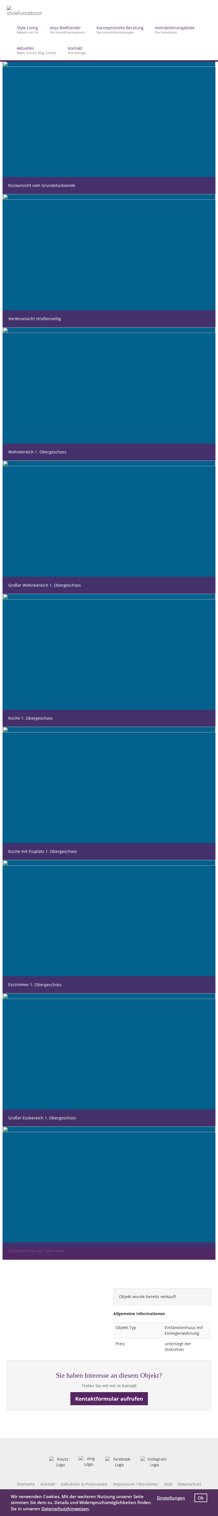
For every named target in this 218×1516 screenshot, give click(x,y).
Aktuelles (36, 50)
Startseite (26, 1484)
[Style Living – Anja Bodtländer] (25, 9)
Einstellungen (171, 1498)
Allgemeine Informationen (139, 1313)
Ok (201, 1498)
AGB (168, 1484)
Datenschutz (190, 1484)
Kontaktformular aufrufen (109, 1398)
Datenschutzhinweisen (65, 1508)
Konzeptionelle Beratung (120, 29)
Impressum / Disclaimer (135, 1484)
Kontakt (77, 50)
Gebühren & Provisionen (84, 1484)
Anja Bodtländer (67, 29)
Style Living (28, 29)
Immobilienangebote (174, 29)
